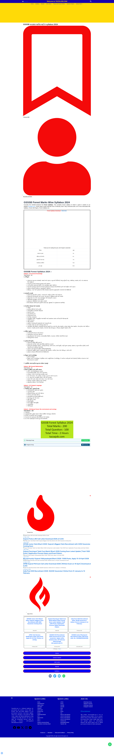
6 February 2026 (27, 569)
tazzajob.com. (32, 206)
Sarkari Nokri (79, 3)
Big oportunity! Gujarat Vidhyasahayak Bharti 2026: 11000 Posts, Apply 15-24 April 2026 (56, 558)
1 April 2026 (26, 556)
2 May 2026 (26, 542)
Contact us (42, 732)
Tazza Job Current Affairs (59, 3)
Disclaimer (85, 711)
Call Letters (48, 3)
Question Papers (70, 3)
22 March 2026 (26, 562)
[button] (91, 1)
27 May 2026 (26, 537)
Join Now (86, 440)
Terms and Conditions (60, 732)
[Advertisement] (57, 13)
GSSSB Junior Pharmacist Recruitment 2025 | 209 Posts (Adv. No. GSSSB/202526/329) (79, 636)
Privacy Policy (70, 732)
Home (32, 3)
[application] (82, 4)
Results (42, 3)
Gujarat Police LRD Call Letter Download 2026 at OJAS (43, 539)
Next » (59, 648)
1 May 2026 (25, 549)
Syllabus (37, 3)
